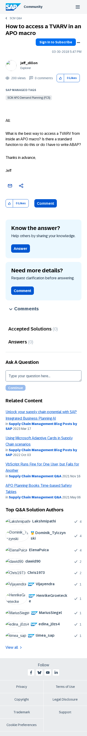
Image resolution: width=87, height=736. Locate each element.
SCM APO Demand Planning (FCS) (28, 97)
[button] (60, 78)
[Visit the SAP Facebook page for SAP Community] (31, 672)
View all (12, 647)
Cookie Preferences (21, 725)
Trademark (21, 712)
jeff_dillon (29, 63)
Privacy (21, 687)
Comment (45, 203)
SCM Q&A (16, 18)
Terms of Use (65, 687)
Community (33, 7)
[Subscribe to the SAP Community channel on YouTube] (48, 672)
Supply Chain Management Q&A (35, 476)
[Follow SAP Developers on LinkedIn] (56, 672)
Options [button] (78, 42)
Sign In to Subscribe (55, 42)
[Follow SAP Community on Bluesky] (39, 672)
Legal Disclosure (65, 699)
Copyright (21, 699)
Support (65, 712)
